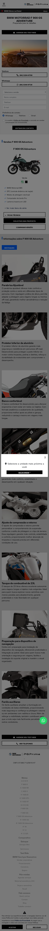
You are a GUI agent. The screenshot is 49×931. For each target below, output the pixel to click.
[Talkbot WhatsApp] (43, 720)
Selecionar (23, 472)
